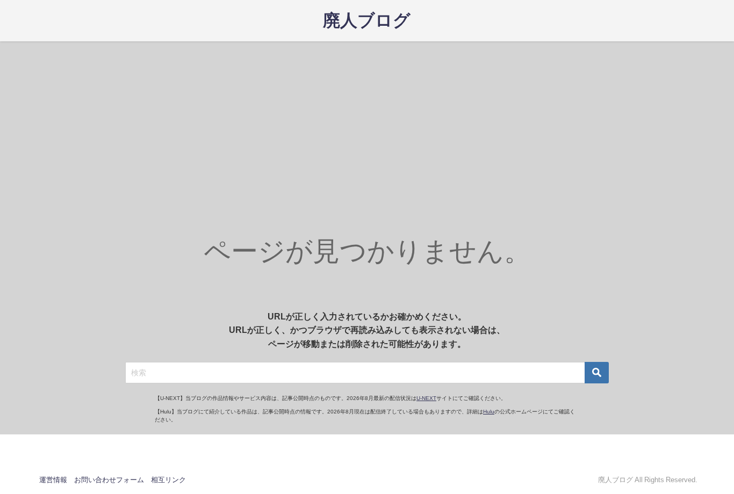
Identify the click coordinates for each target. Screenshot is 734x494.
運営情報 (53, 479)
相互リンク (168, 479)
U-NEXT (426, 398)
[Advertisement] (367, 122)
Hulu (488, 411)
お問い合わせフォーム (109, 479)
